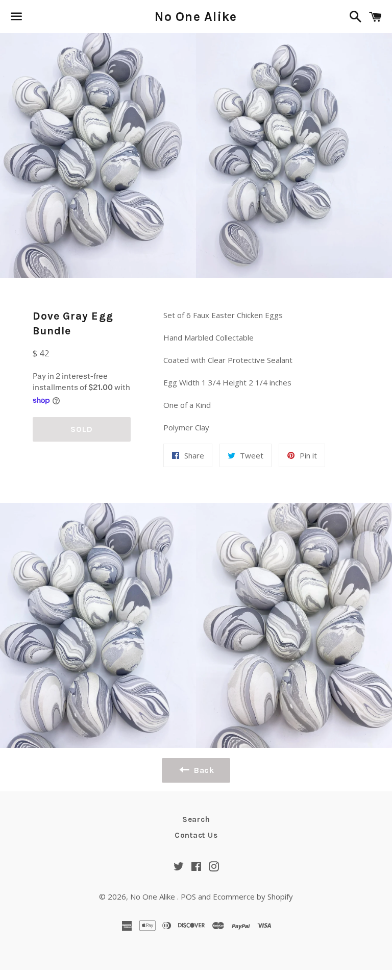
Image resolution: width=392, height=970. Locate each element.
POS (188, 896)
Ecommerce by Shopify (253, 896)
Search (196, 819)
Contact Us (196, 835)
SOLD (81, 429)
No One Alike (196, 16)
